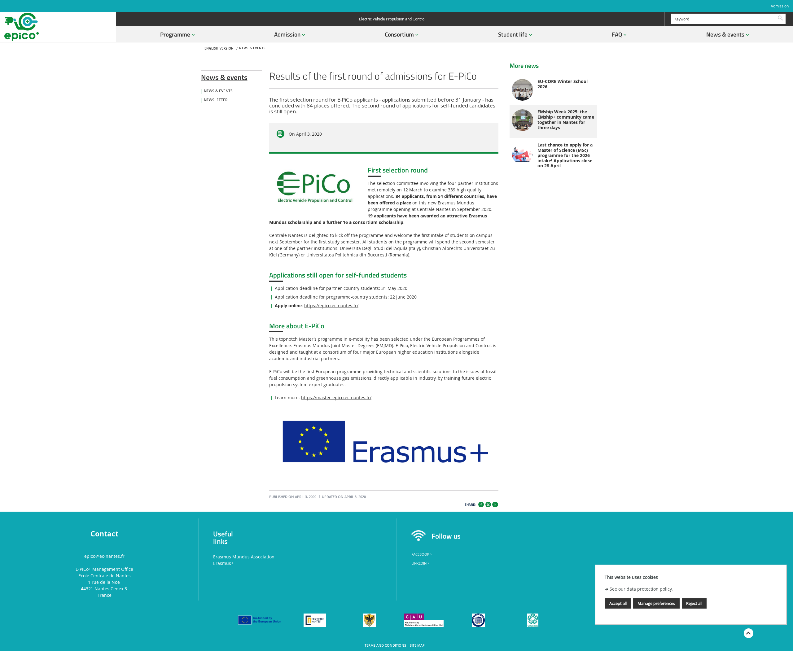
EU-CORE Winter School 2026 (562, 84)
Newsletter (216, 100)
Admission (780, 6)
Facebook (420, 554)
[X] (488, 503)
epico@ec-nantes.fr (104, 556)
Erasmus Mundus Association (243, 557)
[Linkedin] (495, 504)
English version (219, 48)
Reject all (694, 603)
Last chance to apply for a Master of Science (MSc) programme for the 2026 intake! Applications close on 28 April (565, 155)
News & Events (218, 91)
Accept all (618, 603)
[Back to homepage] (58, 27)
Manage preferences (656, 603)
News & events (224, 76)
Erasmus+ (223, 563)
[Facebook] (481, 504)
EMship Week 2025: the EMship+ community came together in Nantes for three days (565, 119)
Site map (417, 645)
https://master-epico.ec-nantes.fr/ (336, 397)
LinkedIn (419, 563)
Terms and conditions (385, 645)
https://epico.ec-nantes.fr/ (331, 305)
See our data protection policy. (641, 589)
